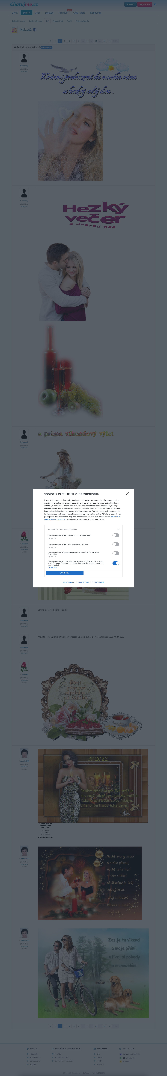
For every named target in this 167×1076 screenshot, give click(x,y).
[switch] (115, 535)
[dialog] (83, 538)
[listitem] (83, 529)
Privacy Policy (98, 582)
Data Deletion (68, 582)
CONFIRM (65, 573)
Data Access (83, 582)
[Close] (128, 494)
